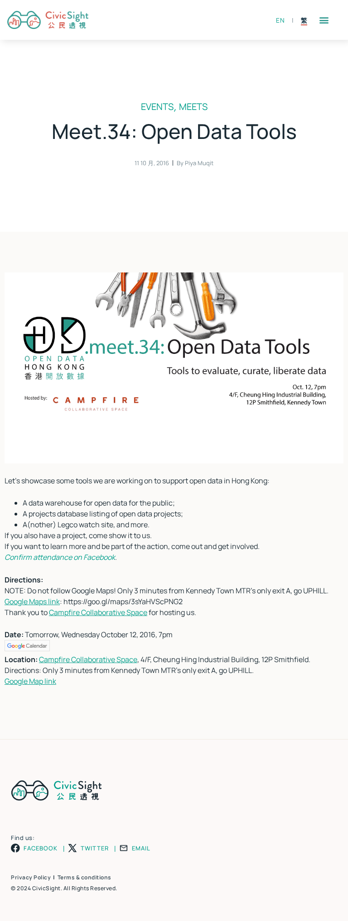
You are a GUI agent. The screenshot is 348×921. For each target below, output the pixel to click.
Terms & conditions (84, 877)
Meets (193, 106)
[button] (324, 20)
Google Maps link (32, 601)
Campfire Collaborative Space (98, 612)
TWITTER (95, 848)
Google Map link (30, 681)
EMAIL (141, 848)
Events (157, 106)
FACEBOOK (41, 848)
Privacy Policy (31, 877)
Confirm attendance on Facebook (60, 557)
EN (280, 20)
